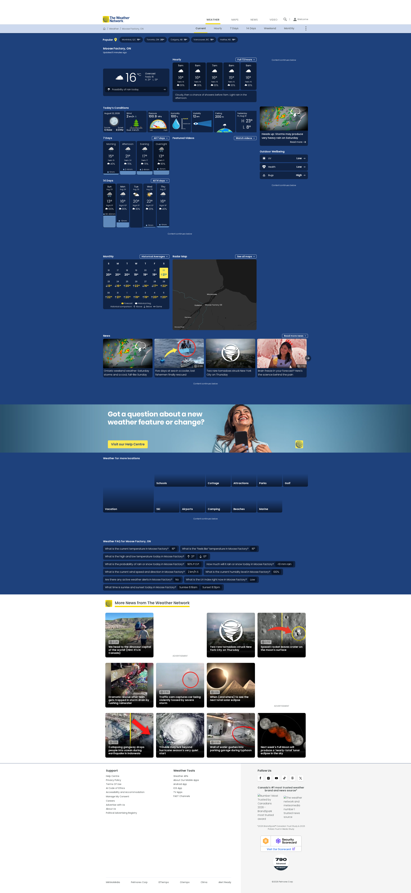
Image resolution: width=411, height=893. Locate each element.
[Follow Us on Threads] (293, 778)
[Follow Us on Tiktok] (284, 778)
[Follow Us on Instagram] (268, 778)
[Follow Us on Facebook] (260, 778)
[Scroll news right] (308, 358)
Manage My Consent (117, 796)
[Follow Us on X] (301, 778)
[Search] (285, 19)
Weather (114, 28)
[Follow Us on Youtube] (276, 778)
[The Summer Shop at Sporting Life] (295, 500)
